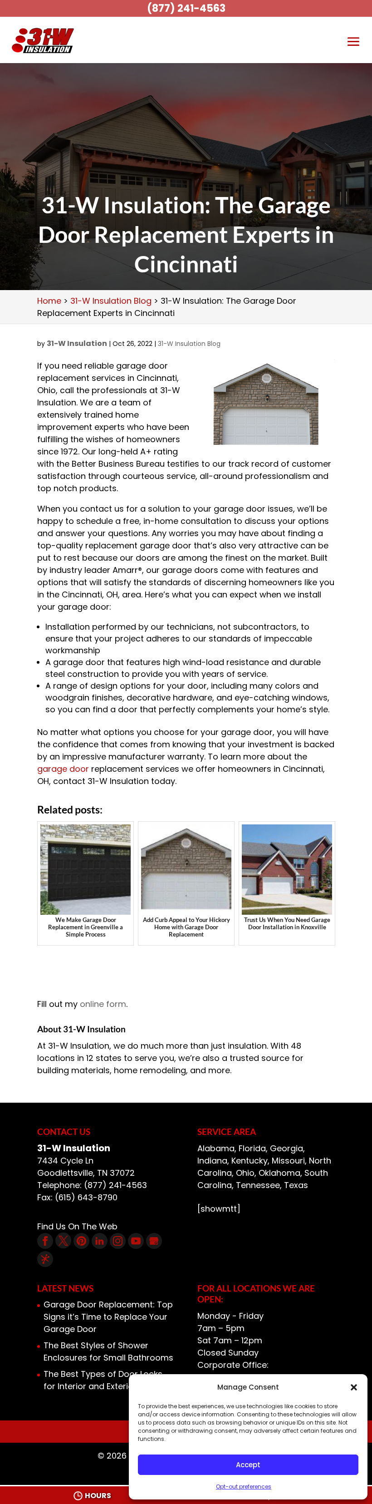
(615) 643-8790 (86, 1197)
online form (103, 1004)
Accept (248, 1464)
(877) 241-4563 (186, 8)
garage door (63, 768)
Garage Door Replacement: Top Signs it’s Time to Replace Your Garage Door (108, 1317)
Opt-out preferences (243, 1486)
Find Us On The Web (77, 1226)
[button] (353, 1387)
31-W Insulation (77, 343)
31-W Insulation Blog (189, 343)
